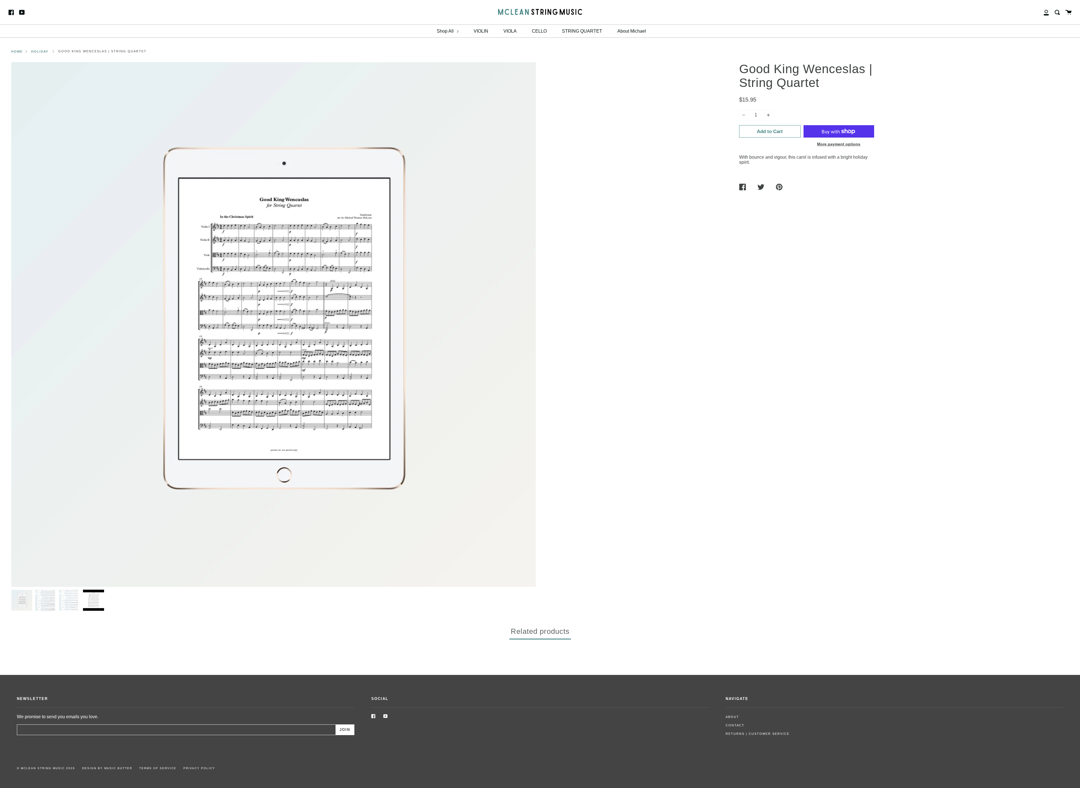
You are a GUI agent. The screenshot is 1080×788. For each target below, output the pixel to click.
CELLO (539, 31)
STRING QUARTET (582, 31)
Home (17, 51)
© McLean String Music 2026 (46, 768)
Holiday (39, 51)
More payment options (838, 144)
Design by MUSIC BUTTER (107, 768)
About (732, 717)
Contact (735, 725)
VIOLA (510, 31)
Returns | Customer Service (757, 733)
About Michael (631, 31)
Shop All (446, 31)
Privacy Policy (199, 768)
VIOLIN (481, 31)
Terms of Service (157, 768)
